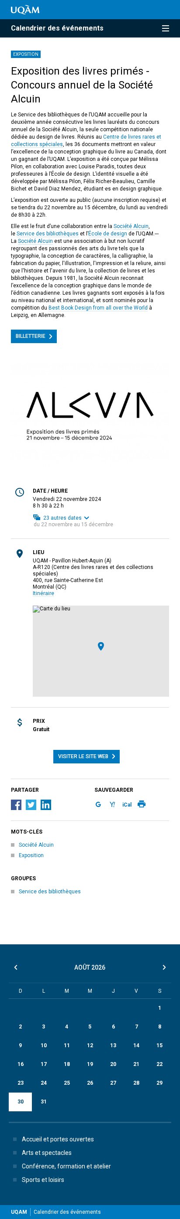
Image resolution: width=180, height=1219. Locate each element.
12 (90, 1045)
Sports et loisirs (43, 1179)
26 (90, 1083)
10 (44, 1045)
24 (44, 1083)
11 (67, 1045)
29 (159, 1083)
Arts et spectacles (47, 1152)
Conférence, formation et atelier (66, 1166)
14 (136, 1045)
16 (20, 1064)
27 (113, 1083)
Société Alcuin (131, 226)
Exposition (25, 54)
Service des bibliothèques (48, 234)
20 (113, 1064)
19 (90, 1064)
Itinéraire (43, 593)
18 (67, 1064)
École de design (107, 234)
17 (44, 1064)
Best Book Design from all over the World (98, 308)
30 (20, 1102)
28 (136, 1083)
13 (113, 1045)
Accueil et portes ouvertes (58, 1139)
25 (67, 1083)
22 (159, 1064)
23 (20, 1083)
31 (44, 1102)
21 (136, 1064)
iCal (127, 805)
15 (159, 1045)
